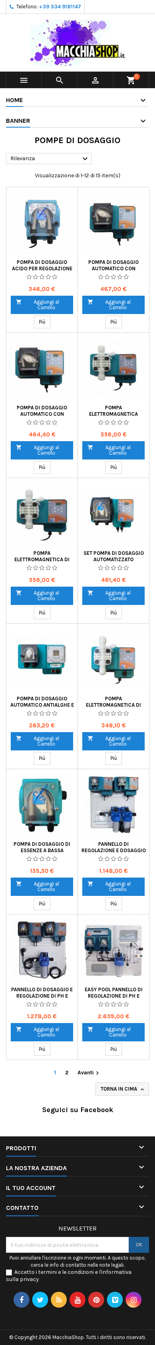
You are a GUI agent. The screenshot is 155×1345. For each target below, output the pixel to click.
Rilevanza (50, 159)
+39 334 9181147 (60, 7)
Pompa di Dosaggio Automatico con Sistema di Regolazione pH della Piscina (114, 271)
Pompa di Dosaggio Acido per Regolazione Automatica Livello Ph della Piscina (42, 271)
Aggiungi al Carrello (37, 304)
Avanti (89, 1073)
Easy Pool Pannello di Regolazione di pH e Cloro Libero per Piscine (114, 999)
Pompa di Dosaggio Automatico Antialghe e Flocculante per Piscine (42, 708)
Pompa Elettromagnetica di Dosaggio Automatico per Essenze (113, 708)
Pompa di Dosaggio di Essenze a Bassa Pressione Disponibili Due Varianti (42, 853)
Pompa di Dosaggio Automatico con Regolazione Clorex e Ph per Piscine (42, 417)
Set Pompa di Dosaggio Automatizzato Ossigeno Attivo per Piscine (113, 562)
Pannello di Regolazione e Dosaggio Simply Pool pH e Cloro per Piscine (113, 853)
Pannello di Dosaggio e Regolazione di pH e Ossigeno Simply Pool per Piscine (42, 999)
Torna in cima (123, 1089)
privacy (29, 1279)
